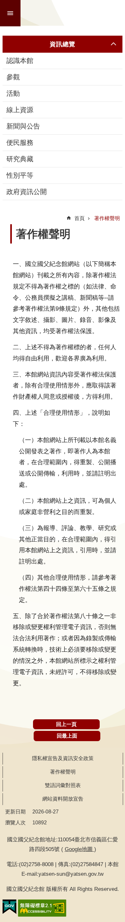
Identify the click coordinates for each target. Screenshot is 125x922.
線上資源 (19, 110)
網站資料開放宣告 (62, 799)
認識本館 (19, 61)
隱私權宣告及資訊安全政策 (63, 758)
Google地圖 (79, 849)
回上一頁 (66, 724)
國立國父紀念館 (73, 13)
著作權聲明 (107, 218)
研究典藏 (19, 159)
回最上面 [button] (67, 736)
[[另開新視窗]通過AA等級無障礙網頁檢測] (42, 908)
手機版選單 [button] (10, 13)
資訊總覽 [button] (62, 44)
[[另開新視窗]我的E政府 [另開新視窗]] (9, 907)
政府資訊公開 (26, 192)
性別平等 (19, 175)
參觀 (13, 77)
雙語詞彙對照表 (63, 785)
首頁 (79, 218)
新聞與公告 (23, 126)
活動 (13, 93)
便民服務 (19, 142)
